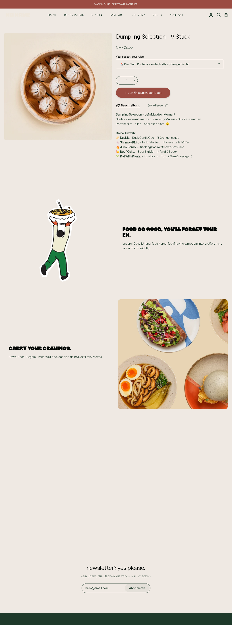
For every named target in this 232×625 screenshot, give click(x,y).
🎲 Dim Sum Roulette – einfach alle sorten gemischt (154, 64)
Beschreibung (130, 105)
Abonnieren (137, 588)
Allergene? (160, 105)
